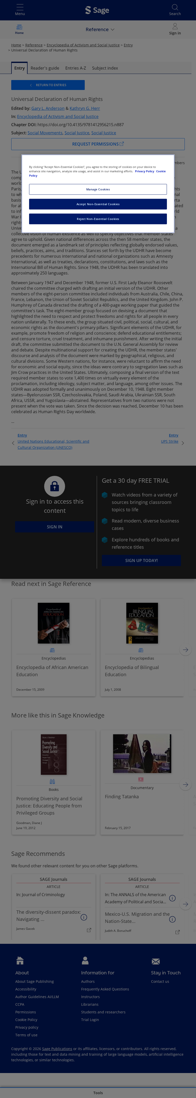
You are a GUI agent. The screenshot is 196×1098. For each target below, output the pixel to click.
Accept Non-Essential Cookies (98, 204)
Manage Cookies (98, 189)
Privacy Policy (145, 171)
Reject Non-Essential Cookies (98, 219)
